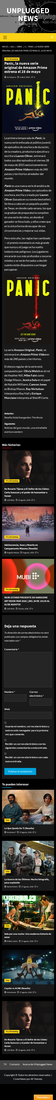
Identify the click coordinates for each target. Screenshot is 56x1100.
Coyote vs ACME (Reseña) (17, 988)
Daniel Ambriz (12, 886)
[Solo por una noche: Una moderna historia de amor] (28, 912)
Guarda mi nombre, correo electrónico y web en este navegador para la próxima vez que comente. (27, 730)
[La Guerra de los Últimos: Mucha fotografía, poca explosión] (28, 858)
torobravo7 (11, 832)
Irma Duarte (11, 992)
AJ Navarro (11, 77)
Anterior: (23, 415)
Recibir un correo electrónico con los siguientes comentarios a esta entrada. (26, 745)
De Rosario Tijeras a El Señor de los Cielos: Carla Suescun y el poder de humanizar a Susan (26, 492)
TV (5, 1064)
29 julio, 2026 (23, 608)
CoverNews (19, 1078)
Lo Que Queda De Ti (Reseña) (19, 828)
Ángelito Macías (13, 552)
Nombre (9, 691)
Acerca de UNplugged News (37, 1064)
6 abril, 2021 (25, 77)
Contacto (15, 1064)
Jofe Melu (11, 500)
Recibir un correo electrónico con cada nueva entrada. (26, 759)
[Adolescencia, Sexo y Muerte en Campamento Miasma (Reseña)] (28, 523)
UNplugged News (28, 14)
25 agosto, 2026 (24, 500)
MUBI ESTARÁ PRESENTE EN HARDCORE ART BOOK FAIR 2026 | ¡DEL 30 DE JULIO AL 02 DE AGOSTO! (27, 601)
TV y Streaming (12, 59)
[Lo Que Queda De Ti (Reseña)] (28, 807)
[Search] (52, 37)
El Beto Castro (12, 941)
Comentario (11, 649)
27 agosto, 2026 (25, 832)
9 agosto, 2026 (28, 552)
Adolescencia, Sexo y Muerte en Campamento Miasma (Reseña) (21, 546)
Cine (7, 820)
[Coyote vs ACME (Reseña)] (28, 967)
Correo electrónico (37, 693)
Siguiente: (25, 427)
